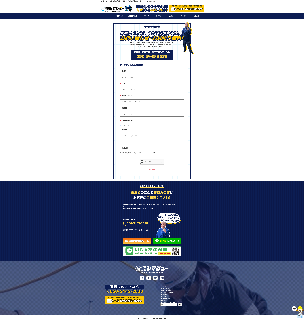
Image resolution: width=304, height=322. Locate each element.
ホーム (107, 16)
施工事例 (158, 16)
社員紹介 (196, 16)
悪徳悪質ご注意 (132, 16)
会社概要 (171, 16)
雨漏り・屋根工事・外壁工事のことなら (152, 54)
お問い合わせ (184, 16)
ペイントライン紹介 (145, 16)
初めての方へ (120, 16)
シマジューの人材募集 (168, 302)
